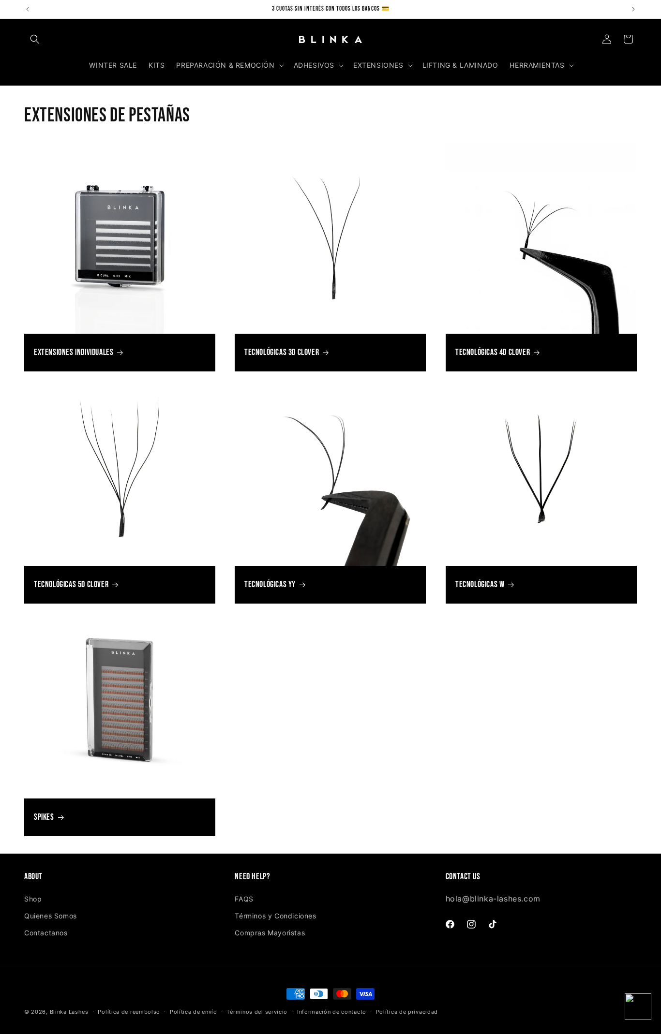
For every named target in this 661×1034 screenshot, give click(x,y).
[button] (34, 39)
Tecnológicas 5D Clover (71, 585)
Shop (33, 899)
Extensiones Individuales (73, 352)
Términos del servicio (256, 1011)
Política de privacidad (407, 1011)
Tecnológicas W (479, 585)
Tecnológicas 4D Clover (492, 352)
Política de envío (193, 1011)
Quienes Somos (50, 916)
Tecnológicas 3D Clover (281, 352)
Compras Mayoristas (270, 933)
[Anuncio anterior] (27, 9)
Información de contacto (331, 1011)
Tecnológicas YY (270, 585)
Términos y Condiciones (275, 916)
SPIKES (44, 817)
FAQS (244, 899)
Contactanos (46, 933)
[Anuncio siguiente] (633, 9)
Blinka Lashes (69, 1011)
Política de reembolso (129, 1011)
